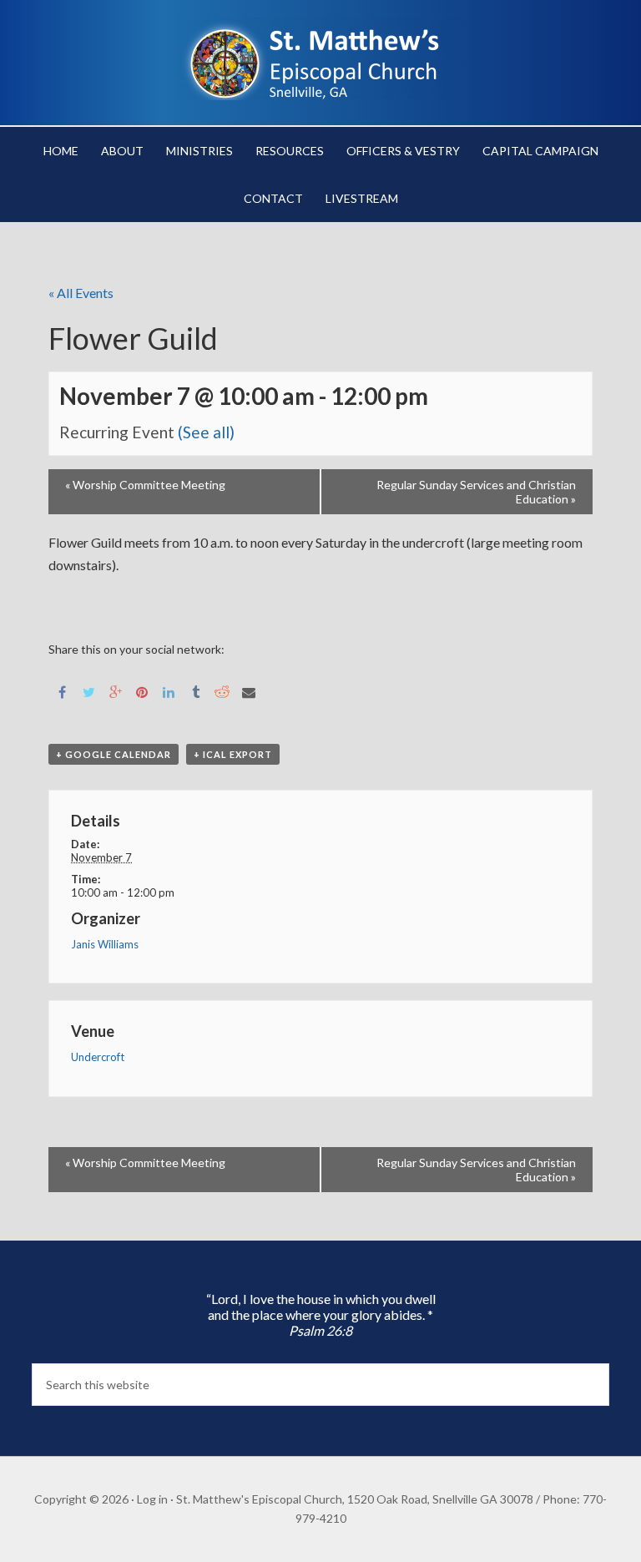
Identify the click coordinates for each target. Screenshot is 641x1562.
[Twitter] (88, 691)
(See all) (206, 432)
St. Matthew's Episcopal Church (320, 58)
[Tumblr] (195, 691)
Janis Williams (105, 944)
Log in (152, 1499)
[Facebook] (61, 691)
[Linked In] (168, 691)
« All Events (81, 293)
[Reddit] (222, 691)
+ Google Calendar (113, 754)
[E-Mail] (248, 691)
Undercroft (97, 1057)
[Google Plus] (115, 691)
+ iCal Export (233, 754)
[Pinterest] (142, 691)
